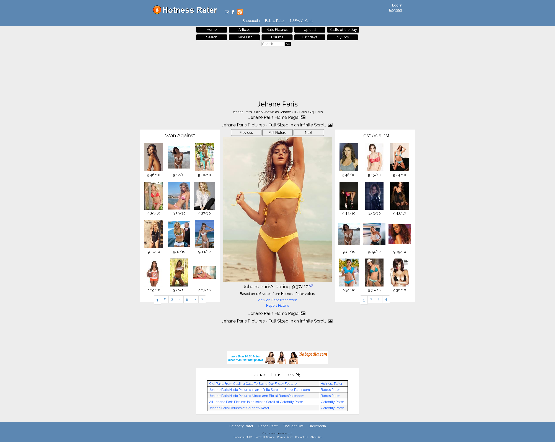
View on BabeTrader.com (277, 300)
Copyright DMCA (243, 437)
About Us (315, 437)
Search (211, 37)
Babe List (244, 37)
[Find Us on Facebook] (233, 12)
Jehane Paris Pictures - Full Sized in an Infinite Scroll (274, 125)
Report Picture (277, 305)
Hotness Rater (331, 384)
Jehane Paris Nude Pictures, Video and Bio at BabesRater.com (256, 396)
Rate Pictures (277, 30)
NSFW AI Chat (301, 21)
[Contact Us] (227, 12)
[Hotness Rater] (186, 13)
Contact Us (301, 437)
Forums (277, 37)
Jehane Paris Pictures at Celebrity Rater (239, 408)
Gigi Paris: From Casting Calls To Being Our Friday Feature (253, 384)
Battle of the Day (343, 30)
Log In (397, 5)
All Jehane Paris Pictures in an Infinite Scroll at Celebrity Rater (256, 402)
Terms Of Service (264, 437)
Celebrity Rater (332, 402)
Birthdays (309, 37)
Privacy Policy (285, 437)
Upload (310, 30)
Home (212, 30)
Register (395, 10)
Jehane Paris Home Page (274, 117)
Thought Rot (293, 426)
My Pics (342, 37)
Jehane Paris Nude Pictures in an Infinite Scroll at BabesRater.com (259, 390)
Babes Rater (275, 21)
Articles (244, 30)
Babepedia (251, 21)
